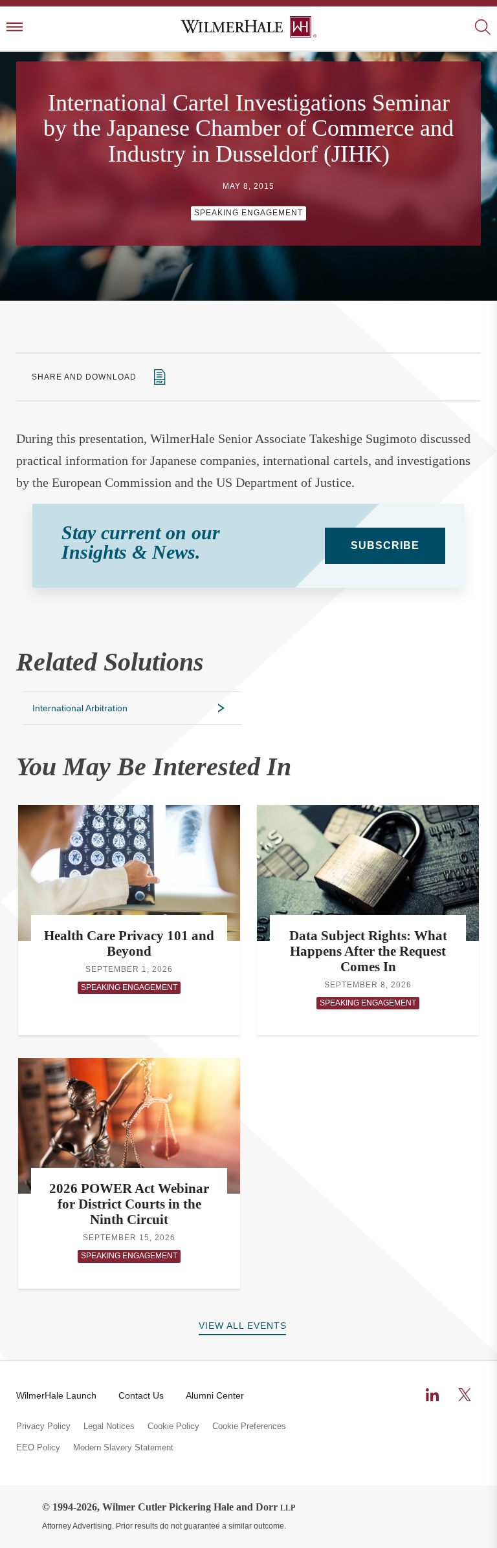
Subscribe (385, 545)
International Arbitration (79, 708)
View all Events (243, 1325)
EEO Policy (38, 1447)
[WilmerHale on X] (464, 1394)
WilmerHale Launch (56, 1395)
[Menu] (14, 28)
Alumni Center (215, 1395)
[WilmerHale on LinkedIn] (432, 1394)
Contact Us (141, 1395)
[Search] (482, 28)
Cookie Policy (173, 1426)
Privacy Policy (43, 1426)
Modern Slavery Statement (123, 1447)
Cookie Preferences (249, 1426)
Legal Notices (109, 1426)
